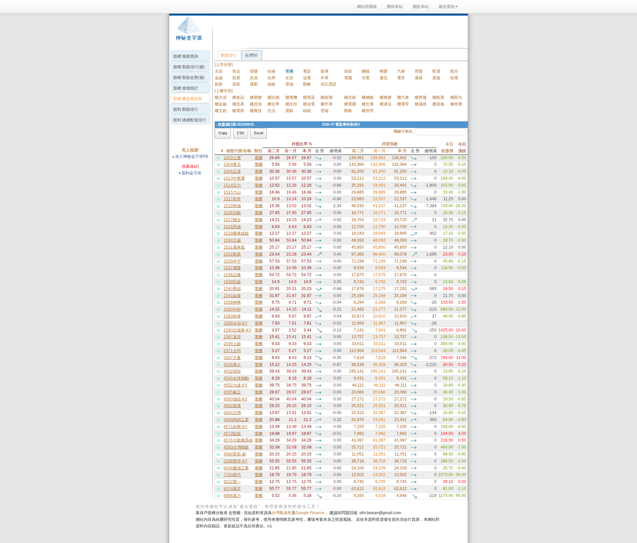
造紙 (348, 71)
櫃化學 (273, 104)
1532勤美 (232, 254)
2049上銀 (232, 343)
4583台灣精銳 (236, 447)
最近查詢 (447, 6)
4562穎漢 (232, 405)
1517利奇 (232, 199)
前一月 (291, 151)
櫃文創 (221, 110)
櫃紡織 (273, 97)
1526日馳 (232, 213)
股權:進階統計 (185, 88)
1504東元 (232, 164)
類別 (258, 151)
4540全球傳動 (236, 378)
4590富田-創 (235, 454)
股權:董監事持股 (187, 98)
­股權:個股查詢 (185, 56)
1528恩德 (232, 226)
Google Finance (310, 513)
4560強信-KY (236, 399)
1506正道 (232, 171)
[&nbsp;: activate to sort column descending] (215, 147)
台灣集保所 (282, 513)
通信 (384, 78)
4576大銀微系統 (238, 440)
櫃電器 (309, 97)
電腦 (348, 78)
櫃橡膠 (385, 97)
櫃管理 (368, 110)
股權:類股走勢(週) (189, 77)
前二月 (274, 151)
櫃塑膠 (256, 97)
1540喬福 (232, 288)
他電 (454, 78)
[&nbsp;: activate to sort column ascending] (218, 147)
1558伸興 (232, 302)
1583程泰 (232, 316)
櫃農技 (256, 110)
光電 (366, 78)
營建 (419, 71)
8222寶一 (232, 481)
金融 (219, 78)
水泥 (219, 71)
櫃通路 (421, 104)
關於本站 (421, 6)
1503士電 (232, 157)
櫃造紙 (350, 97)
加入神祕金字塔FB (191, 156)
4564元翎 (232, 412)
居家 (236, 84)
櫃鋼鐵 (368, 97)
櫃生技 (291, 104)
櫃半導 (326, 104)
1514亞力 (232, 185)
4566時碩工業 (236, 419)
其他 (254, 78)
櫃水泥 (221, 97)
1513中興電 (234, 178)
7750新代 (232, 474)
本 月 (307, 151)
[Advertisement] (338, 31)
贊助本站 (395, 6)
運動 (254, 84)
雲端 (289, 84)
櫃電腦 (350, 104)
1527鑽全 (232, 219)
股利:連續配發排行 (189, 120)
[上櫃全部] (224, 91)
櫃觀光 (456, 97)
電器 (307, 71)
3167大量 (232, 357)
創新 (219, 84)
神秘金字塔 (188, 32)
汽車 (401, 71)
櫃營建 (421, 97)
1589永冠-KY (236, 323)
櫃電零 (403, 104)
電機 (258, 157)
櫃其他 (256, 104)
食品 (236, 71)
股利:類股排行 (185, 109)
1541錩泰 (232, 295)
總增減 (335, 151)
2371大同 (232, 350)
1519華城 (232, 206)
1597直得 (232, 336)
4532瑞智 (232, 371)
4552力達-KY (236, 385)
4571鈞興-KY (236, 426)
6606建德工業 (236, 468)
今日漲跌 (462, 147)
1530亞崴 (232, 240)
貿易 (236, 78)
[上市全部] (224, 64)
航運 (436, 71)
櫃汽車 (403, 97)
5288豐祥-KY (236, 461)
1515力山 (232, 192)
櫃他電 (456, 104)
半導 (324, 78)
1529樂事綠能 (236, 233)
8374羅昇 (232, 488)
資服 (436, 78)
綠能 (271, 84)
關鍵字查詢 (403, 131)
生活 (271, 110)
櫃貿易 (238, 104)
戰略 (307, 84)
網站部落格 (367, 6)
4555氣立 (232, 392)
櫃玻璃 (326, 97)
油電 (307, 78)
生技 (289, 78)
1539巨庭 (232, 281)
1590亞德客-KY (237, 330)
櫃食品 (238, 97)
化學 (271, 78)
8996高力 (232, 495)
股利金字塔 (191, 173)
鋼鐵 (366, 71)
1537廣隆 (232, 268)
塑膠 (254, 71)
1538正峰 (232, 274)
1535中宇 (232, 261)
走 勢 (319, 151)
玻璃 (324, 71)
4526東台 (232, 364)
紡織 (271, 71)
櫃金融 (221, 104)
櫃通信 (385, 104)
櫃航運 (438, 97)
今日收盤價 (447, 147)
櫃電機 (291, 97)
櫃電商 (238, 110)
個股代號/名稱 (238, 151)
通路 (419, 78)
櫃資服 (438, 104)
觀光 (454, 71)
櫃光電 (368, 104)
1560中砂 (232, 309)
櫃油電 (309, 104)
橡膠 (384, 71)
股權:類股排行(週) (189, 67)
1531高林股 (234, 247)
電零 (401, 78)
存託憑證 (328, 84)
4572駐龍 (232, 433)
